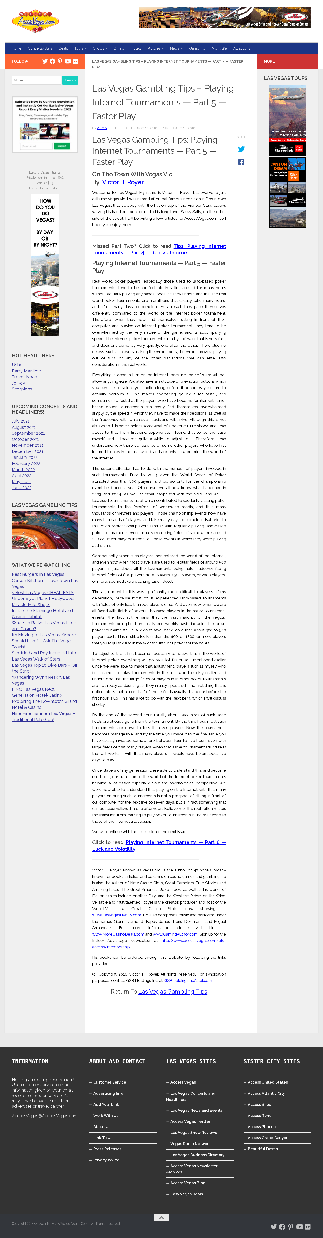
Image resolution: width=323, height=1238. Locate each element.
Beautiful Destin (263, 1149)
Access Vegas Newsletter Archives (192, 1169)
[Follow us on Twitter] (45, 61)
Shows (98, 48)
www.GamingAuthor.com (175, 934)
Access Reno (259, 1115)
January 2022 (25, 457)
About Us (101, 1126)
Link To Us (102, 1138)
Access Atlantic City (266, 1093)
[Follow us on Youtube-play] (67, 61)
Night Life (219, 48)
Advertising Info (108, 1093)
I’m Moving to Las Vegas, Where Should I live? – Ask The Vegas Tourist (44, 640)
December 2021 (27, 451)
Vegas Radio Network (190, 1144)
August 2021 (24, 427)
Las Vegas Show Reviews (193, 1132)
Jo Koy (18, 383)
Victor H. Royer (123, 182)
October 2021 (25, 439)
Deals (63, 48)
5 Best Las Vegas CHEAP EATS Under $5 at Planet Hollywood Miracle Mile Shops (43, 598)
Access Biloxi (260, 1104)
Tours (78, 48)
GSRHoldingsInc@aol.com (188, 980)
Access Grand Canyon (268, 1138)
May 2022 (21, 481)
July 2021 (21, 421)
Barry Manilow (26, 370)
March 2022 (23, 469)
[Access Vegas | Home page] (35, 21)
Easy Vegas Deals (186, 1194)
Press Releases (107, 1149)
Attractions (241, 48)
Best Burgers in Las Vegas (38, 574)
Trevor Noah (24, 376)
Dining (119, 48)
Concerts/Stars (40, 48)
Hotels (136, 48)
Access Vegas (183, 1082)
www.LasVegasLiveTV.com (116, 915)
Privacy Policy (106, 1160)
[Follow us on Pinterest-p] (60, 61)
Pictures (154, 48)
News (174, 48)
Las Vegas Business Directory (197, 1155)
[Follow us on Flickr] (75, 61)
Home (16, 48)
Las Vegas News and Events (196, 1110)
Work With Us (105, 1115)
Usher (18, 364)
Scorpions (22, 388)
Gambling (197, 48)
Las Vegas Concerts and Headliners (190, 1096)
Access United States (268, 1082)
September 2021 (28, 433)
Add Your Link (106, 1104)
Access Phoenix (262, 1126)
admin (102, 128)
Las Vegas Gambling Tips (172, 991)
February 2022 (26, 463)
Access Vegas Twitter (190, 1121)
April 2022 (21, 475)
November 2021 (28, 445)
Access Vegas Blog (187, 1183)
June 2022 (21, 487)
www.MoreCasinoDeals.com (118, 934)
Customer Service (109, 1082)
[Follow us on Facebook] (52, 61)
